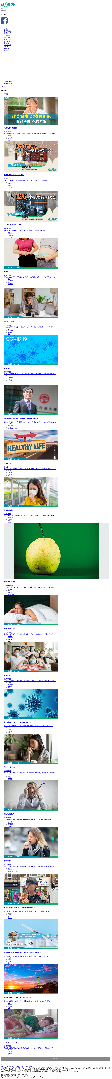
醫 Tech (6, 43)
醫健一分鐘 (7, 39)
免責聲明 (23, 1066)
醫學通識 (7, 34)
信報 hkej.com (8, 83)
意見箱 (6, 50)
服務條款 (10, 1066)
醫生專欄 (7, 37)
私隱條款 (16, 1066)
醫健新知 (7, 30)
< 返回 (3, 86)
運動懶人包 (7, 45)
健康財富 (7, 46)
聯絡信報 (30, 1066)
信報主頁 (3, 1066)
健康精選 (7, 35)
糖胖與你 (7, 48)
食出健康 (7, 41)
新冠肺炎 (7, 94)
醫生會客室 (7, 32)
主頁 (5, 28)
